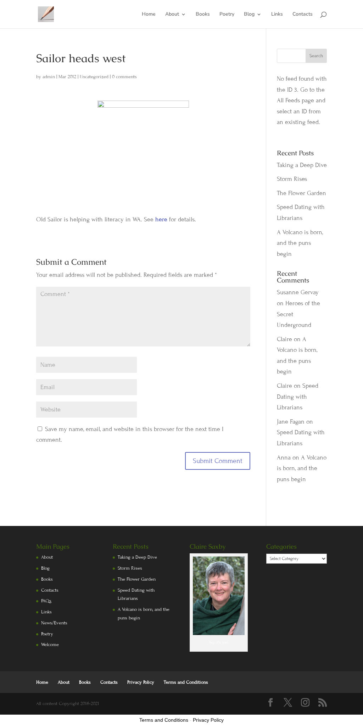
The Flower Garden (301, 193)
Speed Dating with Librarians (297, 396)
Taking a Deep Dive (302, 165)
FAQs (46, 601)
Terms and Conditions (186, 682)
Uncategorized (94, 77)
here (162, 219)
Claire (284, 339)
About (172, 14)
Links (277, 14)
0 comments (124, 77)
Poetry (226, 14)
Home (149, 14)
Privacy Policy (140, 682)
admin (49, 77)
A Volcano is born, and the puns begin (300, 243)
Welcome (50, 644)
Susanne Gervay (298, 292)
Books (203, 14)
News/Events (54, 623)
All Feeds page (295, 100)
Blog (249, 14)
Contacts (302, 14)
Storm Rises (292, 179)
